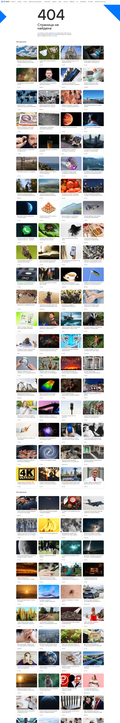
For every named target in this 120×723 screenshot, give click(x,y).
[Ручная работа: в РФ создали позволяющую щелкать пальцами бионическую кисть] (26, 566)
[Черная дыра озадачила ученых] (71, 566)
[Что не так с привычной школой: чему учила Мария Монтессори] (93, 433)
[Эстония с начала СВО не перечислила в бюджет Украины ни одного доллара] (71, 78)
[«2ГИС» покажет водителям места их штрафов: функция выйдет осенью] (26, 322)
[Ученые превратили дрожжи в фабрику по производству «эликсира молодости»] (93, 411)
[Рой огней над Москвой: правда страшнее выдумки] (48, 595)
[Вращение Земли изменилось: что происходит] (26, 211)
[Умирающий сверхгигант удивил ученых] (93, 100)
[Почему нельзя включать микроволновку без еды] (93, 661)
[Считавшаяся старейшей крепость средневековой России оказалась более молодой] (48, 706)
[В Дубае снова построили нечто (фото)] (93, 388)
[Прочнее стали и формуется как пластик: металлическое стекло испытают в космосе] (93, 255)
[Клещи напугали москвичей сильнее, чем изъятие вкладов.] (48, 477)
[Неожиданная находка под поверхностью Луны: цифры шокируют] (71, 617)
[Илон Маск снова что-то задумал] (26, 167)
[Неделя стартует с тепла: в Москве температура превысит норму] (48, 411)
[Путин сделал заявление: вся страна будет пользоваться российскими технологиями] (93, 56)
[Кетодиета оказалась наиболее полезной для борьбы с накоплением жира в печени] (26, 455)
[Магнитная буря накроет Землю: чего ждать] (26, 684)
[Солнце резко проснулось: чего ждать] (71, 639)
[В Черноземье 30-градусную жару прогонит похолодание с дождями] (26, 499)
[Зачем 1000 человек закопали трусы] (48, 56)
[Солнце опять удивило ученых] (48, 455)
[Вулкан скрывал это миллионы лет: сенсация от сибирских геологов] (71, 211)
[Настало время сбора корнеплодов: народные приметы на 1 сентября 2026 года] (71, 388)
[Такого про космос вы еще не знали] (71, 544)
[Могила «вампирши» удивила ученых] (48, 639)
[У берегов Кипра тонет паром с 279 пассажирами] (48, 167)
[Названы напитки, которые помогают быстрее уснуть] (93, 78)
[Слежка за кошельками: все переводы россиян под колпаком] (26, 544)
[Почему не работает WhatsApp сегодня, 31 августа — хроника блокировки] (26, 233)
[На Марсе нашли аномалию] (71, 122)
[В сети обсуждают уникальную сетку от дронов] (93, 522)
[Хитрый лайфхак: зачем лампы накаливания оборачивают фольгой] (93, 211)
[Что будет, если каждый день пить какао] (71, 595)
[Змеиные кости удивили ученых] (26, 300)
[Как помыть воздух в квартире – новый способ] (71, 344)
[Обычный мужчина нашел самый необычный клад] (71, 706)
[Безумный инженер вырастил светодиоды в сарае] (48, 433)
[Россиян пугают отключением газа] (93, 122)
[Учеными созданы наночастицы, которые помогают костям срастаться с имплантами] (48, 522)
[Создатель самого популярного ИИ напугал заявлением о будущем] (48, 322)
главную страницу (52, 35)
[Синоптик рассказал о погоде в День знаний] (48, 278)
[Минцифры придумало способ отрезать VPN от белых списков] (71, 433)
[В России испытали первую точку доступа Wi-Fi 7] (71, 255)
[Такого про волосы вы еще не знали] (71, 233)
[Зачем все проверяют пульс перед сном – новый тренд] (93, 300)
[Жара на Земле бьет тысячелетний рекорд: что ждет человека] (26, 661)
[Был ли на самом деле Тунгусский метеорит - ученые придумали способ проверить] (93, 639)
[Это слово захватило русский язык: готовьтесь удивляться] (48, 255)
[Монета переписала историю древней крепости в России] (48, 388)
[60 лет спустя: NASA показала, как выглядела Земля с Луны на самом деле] (26, 639)
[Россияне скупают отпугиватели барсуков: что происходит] (93, 322)
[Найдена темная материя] (93, 544)
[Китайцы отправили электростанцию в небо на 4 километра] (48, 684)
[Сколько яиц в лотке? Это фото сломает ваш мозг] (48, 211)
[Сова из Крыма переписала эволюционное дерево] (26, 255)
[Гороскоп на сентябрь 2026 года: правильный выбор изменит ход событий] (48, 300)
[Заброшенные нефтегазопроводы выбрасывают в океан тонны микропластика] (71, 322)
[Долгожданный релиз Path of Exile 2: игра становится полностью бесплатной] (48, 344)
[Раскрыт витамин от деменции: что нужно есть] (26, 144)
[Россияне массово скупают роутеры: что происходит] (93, 144)
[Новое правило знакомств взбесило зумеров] (93, 706)
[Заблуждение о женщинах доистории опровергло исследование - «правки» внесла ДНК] (48, 122)
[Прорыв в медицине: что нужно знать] (71, 684)
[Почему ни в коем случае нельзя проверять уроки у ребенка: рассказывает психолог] (26, 344)
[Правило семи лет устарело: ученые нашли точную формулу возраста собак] (48, 366)
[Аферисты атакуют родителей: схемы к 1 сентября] (71, 522)
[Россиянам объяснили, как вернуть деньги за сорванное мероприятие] (71, 366)
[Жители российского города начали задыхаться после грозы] (93, 617)
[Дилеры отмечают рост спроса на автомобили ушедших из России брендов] (48, 499)
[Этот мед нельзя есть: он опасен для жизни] (48, 144)
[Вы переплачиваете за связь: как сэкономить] (26, 433)
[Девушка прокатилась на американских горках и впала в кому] (26, 388)
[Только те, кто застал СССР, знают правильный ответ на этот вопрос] (26, 617)
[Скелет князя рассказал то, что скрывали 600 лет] (71, 56)
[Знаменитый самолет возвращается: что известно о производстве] (71, 661)
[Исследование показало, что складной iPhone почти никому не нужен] (26, 522)
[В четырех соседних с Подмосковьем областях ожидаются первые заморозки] (71, 300)
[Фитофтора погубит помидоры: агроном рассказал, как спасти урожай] (71, 189)
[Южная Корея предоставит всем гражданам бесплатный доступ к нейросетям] (71, 477)
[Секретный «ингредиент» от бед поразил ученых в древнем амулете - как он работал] (93, 499)
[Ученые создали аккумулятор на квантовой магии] (93, 455)
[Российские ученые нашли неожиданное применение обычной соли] (71, 167)
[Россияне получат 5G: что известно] (71, 411)
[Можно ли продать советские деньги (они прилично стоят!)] (26, 122)
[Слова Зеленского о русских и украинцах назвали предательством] (48, 78)
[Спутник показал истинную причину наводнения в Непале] (48, 189)
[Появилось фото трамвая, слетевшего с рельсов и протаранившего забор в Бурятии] (71, 144)
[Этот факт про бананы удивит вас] (48, 617)
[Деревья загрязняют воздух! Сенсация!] (48, 544)
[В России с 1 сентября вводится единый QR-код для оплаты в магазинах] (26, 278)
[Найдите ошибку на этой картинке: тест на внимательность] (26, 366)
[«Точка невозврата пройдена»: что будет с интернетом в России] (93, 189)
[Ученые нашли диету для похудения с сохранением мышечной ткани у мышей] (93, 233)
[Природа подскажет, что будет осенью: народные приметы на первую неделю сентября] (71, 100)
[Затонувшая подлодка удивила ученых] (26, 78)
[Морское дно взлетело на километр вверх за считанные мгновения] (26, 56)
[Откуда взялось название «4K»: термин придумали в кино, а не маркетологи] (26, 477)
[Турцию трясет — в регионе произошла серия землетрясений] (26, 100)
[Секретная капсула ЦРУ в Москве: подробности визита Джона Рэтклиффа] (93, 595)
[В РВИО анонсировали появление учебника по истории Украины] (93, 278)
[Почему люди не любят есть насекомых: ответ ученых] (48, 233)
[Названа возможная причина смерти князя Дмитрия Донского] (26, 189)
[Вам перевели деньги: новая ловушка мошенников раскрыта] (48, 661)
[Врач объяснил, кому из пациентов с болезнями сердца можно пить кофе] (71, 278)
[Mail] (2, 1)
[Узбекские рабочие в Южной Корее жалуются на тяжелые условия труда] (48, 100)
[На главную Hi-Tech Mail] (6, 1)
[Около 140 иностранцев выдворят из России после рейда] (26, 595)
